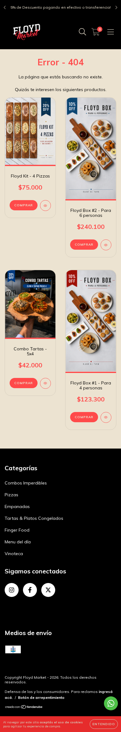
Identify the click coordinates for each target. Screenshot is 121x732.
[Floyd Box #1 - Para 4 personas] (106, 417)
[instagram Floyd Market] (12, 590)
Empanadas (17, 506)
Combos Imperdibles (26, 483)
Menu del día (18, 542)
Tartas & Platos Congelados (34, 518)
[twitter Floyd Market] (48, 590)
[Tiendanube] (24, 707)
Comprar (23, 205)
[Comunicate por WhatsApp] (111, 703)
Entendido (103, 724)
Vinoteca (14, 553)
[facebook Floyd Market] (30, 590)
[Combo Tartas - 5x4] (45, 383)
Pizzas (11, 494)
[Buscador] (82, 32)
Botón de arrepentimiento (41, 697)
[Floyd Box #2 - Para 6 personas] (106, 244)
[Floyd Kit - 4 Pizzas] (45, 205)
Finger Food (17, 530)
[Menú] (110, 32)
